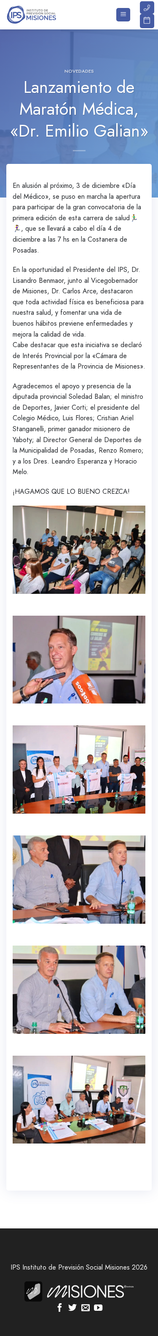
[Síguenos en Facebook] (60, 1308)
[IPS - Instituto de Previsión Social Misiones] (48, 14)
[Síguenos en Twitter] (72, 1308)
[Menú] (123, 15)
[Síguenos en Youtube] (98, 1308)
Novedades (79, 71)
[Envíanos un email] (85, 1308)
